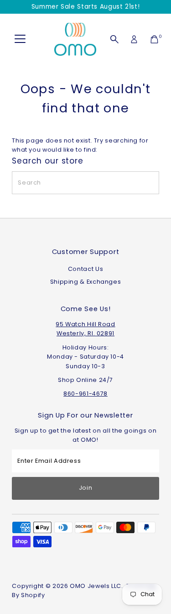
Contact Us (85, 269)
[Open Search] (114, 39)
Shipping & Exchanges (85, 282)
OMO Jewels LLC (95, 586)
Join (86, 488)
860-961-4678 (85, 393)
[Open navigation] (20, 39)
